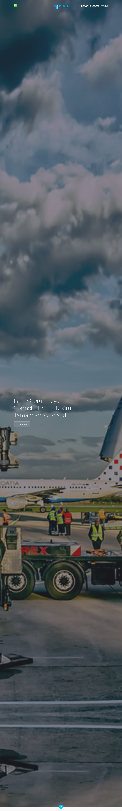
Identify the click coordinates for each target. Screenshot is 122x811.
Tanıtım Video (22, 424)
